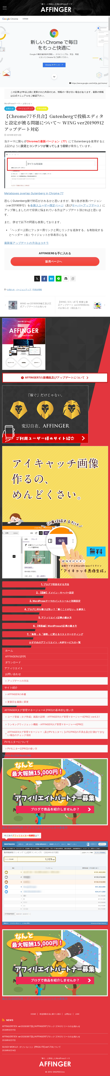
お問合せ (68, 1014)
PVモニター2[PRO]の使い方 (22, 748)
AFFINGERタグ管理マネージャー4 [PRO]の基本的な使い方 (39, 710)
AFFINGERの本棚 (16, 694)
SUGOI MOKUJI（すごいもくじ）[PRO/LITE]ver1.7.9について (31, 1047)
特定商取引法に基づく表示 (50, 1014)
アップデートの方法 (18, 680)
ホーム (9, 650)
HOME (33, 1014)
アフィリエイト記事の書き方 (56, 617)
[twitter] (37, 278)
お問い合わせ (13, 674)
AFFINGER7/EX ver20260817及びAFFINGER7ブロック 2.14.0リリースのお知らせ (41, 1026)
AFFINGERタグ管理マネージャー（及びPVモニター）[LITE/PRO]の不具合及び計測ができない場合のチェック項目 (55, 733)
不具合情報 (37, 289)
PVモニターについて (16, 741)
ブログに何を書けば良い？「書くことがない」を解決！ (56, 609)
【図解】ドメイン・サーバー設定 (56, 592)
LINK (77, 1014)
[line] (58, 278)
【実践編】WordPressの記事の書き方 (56, 625)
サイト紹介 (11, 687)
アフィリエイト (13, 668)
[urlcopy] (73, 278)
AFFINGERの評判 (15, 656)
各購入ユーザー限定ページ (47, 205)
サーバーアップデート (86, 205)
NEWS (9, 1020)
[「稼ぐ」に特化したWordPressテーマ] (56, 10)
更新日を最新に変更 (18, 701)
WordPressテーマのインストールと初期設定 (57, 600)
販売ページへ (53, 261)
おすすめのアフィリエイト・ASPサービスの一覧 (55, 642)
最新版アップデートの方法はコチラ (26, 243)
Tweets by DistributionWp (16, 755)
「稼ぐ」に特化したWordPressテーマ (55, 1058)
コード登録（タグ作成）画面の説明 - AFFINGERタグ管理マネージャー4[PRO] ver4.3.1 (53, 716)
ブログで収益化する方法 (56, 584)
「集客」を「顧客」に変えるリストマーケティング (56, 634)
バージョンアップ (23, 289)
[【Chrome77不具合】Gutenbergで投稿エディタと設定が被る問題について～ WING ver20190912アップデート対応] (51, 278)
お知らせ (11, 289)
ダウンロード (13, 662)
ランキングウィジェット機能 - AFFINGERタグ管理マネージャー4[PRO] (45, 724)
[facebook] (44, 278)
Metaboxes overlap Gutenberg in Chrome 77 (33, 193)
